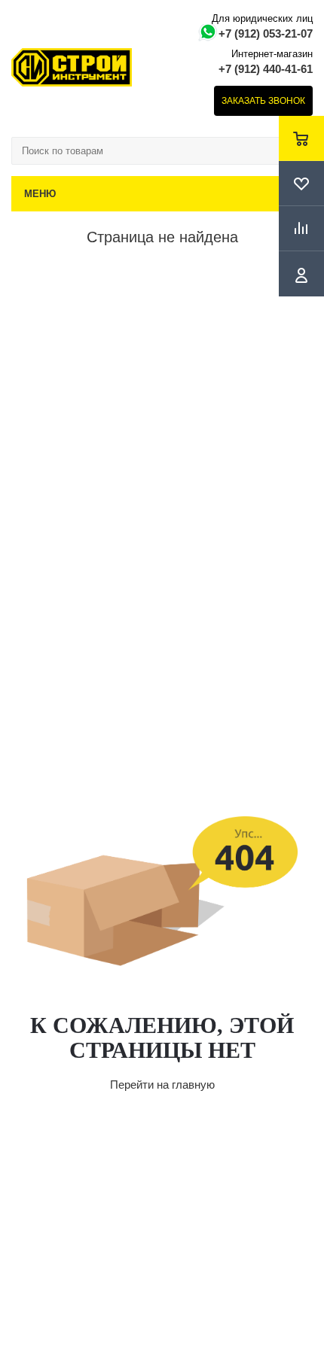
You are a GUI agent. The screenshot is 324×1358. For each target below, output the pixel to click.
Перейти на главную (162, 1084)
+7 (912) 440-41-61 (266, 68)
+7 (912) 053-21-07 (266, 33)
